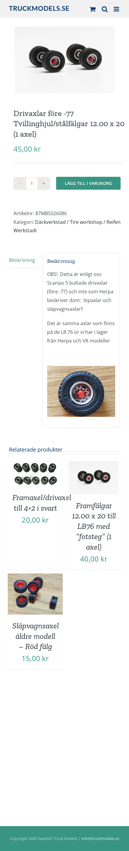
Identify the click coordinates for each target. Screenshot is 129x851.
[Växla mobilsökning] (105, 9)
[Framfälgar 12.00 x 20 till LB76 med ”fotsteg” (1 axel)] (93, 465)
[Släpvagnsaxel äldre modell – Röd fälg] (35, 577)
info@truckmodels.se (100, 838)
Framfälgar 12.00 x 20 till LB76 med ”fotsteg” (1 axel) (94, 526)
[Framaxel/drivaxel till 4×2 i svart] (35, 465)
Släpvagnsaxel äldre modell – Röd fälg (35, 636)
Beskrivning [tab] (22, 260)
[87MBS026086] (64, 60)
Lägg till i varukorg (88, 183)
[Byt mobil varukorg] (93, 9)
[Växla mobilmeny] (117, 9)
